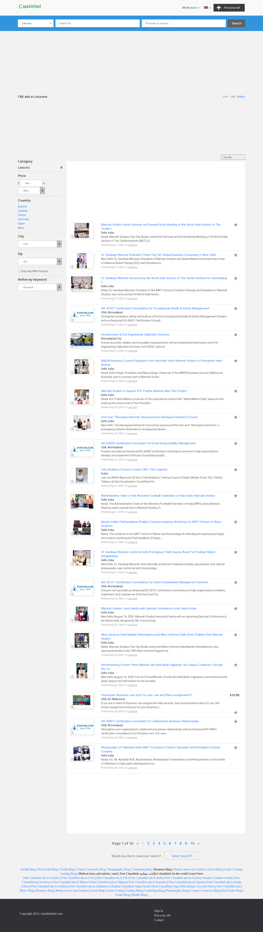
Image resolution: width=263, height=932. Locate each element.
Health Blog (28, 869)
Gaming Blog (68, 873)
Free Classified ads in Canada (41, 877)
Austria (22, 206)
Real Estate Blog (48, 869)
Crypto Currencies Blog (91, 869)
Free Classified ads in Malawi (71, 882)
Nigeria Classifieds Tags (126, 886)
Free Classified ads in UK (112, 877)
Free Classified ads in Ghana (182, 877)
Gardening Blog (142, 869)
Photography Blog (119, 869)
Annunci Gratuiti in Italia (217, 877)
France (22, 215)
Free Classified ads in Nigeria (109, 882)
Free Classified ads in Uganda (187, 882)
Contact (159, 920)
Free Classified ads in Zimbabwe (89, 886)
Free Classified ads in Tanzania (148, 882)
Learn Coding (232, 869)
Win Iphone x (189, 886)
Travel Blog (215, 869)
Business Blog (45, 890)
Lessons (132, 244)
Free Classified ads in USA (77, 877)
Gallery (241, 96)
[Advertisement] (131, 60)
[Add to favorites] (233, 224)
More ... (22, 227)
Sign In (158, 910)
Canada (22, 210)
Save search (182, 855)
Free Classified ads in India (146, 877)
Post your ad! (162, 915)
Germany (23, 219)
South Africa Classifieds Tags (161, 886)
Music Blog (27, 890)
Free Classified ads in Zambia (49, 886)
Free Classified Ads (228, 886)
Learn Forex (206, 886)
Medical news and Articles (189, 869)
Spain (21, 223)
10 (192, 843)
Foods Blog (67, 869)
